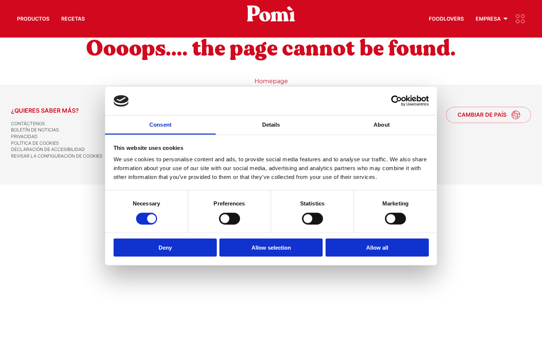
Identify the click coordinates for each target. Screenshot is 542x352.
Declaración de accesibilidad (48, 149)
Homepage (271, 81)
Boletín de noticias (35, 130)
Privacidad (24, 136)
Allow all (377, 247)
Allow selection (271, 247)
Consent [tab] (160, 125)
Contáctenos (28, 123)
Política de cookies (35, 143)
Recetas (73, 18)
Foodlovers (446, 18)
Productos (33, 18)
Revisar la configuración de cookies (57, 156)
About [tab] (382, 125)
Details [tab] (271, 125)
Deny (165, 247)
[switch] (229, 218)
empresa (488, 18)
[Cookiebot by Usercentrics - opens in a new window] (396, 100)
